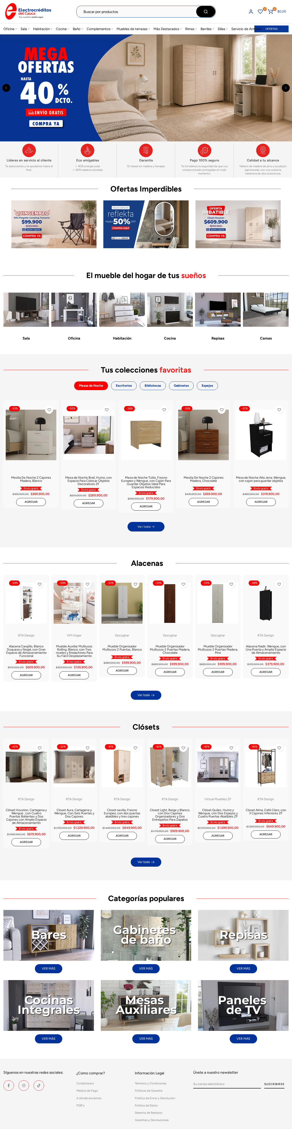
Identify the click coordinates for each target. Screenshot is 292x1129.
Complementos (98, 29)
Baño (77, 29)
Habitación (41, 29)
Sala (24, 29)
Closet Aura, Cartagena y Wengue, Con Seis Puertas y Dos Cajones (74, 813)
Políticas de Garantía (148, 1090)
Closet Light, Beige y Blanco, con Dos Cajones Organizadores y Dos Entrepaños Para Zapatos (170, 815)
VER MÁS (48, 969)
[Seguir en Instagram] (23, 1085)
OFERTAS (271, 29)
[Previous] (6, 88)
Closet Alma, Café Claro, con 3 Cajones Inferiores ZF (266, 811)
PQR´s (80, 1105)
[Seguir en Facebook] (8, 1085)
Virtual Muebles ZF (217, 799)
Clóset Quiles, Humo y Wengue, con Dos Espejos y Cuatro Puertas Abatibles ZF (218, 813)
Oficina (8, 29)
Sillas (221, 29)
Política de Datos (146, 1105)
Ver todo (144, 526)
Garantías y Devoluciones (152, 1120)
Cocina (61, 29)
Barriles (206, 29)
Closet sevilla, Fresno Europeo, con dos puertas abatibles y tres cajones (122, 813)
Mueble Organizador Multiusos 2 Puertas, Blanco (122, 647)
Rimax (189, 29)
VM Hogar (74, 635)
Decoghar (122, 635)
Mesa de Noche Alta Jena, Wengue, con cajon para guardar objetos (261, 479)
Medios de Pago (87, 1090)
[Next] (286, 88)
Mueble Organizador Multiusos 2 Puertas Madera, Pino (218, 649)
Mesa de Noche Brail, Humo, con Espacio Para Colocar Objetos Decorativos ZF (88, 481)
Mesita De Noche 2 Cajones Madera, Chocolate (204, 479)
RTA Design (26, 635)
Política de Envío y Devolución (155, 1098)
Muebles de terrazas (132, 29)
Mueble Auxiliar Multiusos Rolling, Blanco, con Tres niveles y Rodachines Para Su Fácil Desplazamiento (74, 651)
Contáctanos (85, 1083)
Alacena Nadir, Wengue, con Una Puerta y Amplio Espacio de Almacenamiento (266, 649)
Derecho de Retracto (148, 1112)
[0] (260, 11)
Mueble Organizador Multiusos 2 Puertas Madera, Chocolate (170, 649)
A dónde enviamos (88, 1098)
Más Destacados (166, 29)
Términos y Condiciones (150, 1083)
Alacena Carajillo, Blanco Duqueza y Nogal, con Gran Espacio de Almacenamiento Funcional (26, 651)
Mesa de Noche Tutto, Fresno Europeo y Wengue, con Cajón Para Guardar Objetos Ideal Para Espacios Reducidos (146, 482)
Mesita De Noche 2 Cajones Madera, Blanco (31, 479)
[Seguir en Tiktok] (39, 1085)
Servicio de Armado (246, 29)
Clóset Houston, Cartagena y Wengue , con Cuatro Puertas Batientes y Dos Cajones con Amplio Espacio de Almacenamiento (26, 816)
